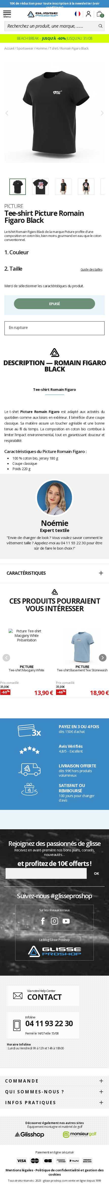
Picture (13, 206)
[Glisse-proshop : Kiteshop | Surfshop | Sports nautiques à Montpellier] (42, 14)
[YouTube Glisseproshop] (66, 922)
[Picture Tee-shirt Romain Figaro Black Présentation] (54, 113)
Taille (13, 268)
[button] (54, 573)
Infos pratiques (30, 1102)
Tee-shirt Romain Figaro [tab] (54, 389)
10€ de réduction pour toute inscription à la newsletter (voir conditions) (55, 5)
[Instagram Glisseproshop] (54, 922)
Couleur (16, 252)
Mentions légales (19, 1170)
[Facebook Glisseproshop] (42, 922)
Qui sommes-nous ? (34, 1092)
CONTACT (44, 997)
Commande (22, 1081)
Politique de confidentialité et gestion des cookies (69, 1172)
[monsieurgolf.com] (79, 1134)
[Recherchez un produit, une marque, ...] (100, 26)
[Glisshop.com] (29, 1134)
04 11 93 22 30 (73, 542)
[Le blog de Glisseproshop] (54, 951)
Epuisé (54, 303)
